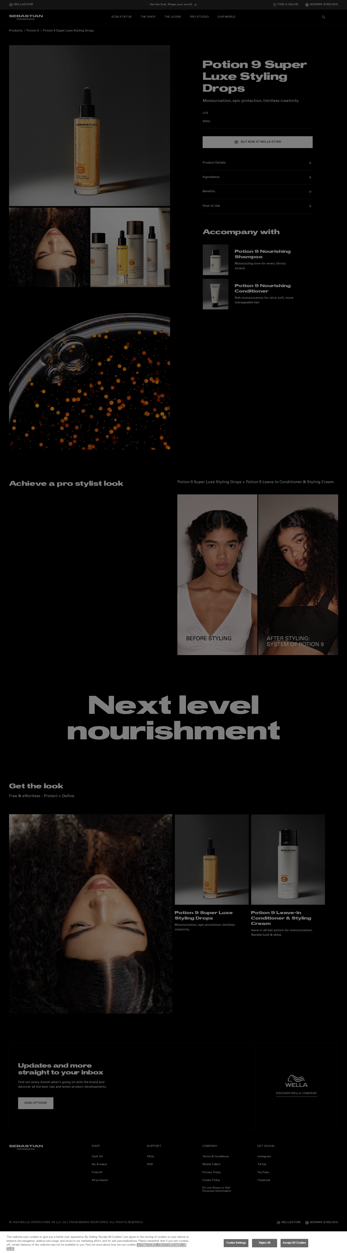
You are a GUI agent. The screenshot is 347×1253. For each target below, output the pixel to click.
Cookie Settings (236, 1243)
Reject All (264, 1243)
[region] (173, 1242)
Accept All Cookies (294, 1243)
